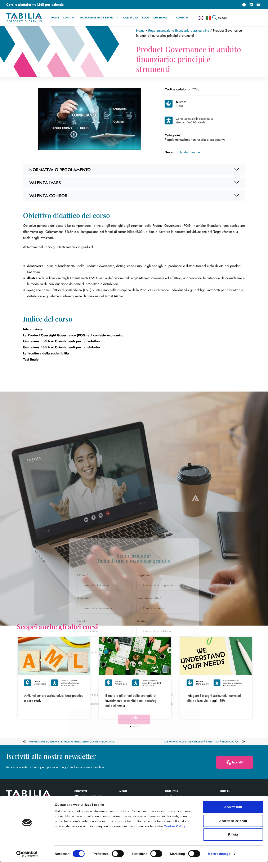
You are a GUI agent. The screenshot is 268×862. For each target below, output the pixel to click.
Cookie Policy (174, 826)
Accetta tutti (233, 807)
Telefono (144, 471)
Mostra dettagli (219, 853)
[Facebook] (243, 4)
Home (55, 18)
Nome (82, 425)
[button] (134, 169)
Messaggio (86, 494)
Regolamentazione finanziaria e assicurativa (178, 30)
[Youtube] (258, 4)
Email (82, 471)
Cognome (144, 425)
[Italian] (208, 17)
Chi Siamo (160, 18)
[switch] (118, 853)
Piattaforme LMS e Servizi (97, 18)
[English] (201, 17)
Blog (145, 18)
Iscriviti (237, 762)
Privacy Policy (163, 544)
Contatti (182, 18)
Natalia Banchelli (183, 152)
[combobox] (237, 17)
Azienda (84, 448)
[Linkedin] (251, 4)
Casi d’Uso (130, 18)
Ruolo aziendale (149, 448)
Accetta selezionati (233, 821)
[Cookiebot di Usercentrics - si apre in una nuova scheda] (27, 854)
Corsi (67, 18)
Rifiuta (233, 834)
